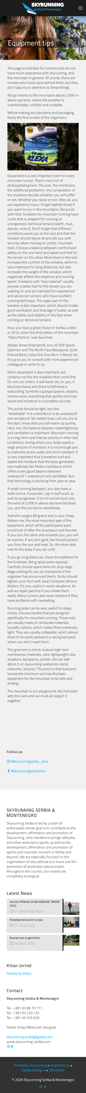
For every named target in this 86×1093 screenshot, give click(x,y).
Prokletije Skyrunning (30, 1065)
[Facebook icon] (45, 1086)
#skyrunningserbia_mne (29, 761)
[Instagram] (8, 1046)
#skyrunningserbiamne (28, 771)
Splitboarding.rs (33, 1070)
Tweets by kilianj (19, 973)
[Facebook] (12, 1046)
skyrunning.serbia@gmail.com (30, 1037)
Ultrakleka (56, 1070)
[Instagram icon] (40, 1086)
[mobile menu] (80, 8)
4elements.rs (60, 1065)
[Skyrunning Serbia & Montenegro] (43, 8)
